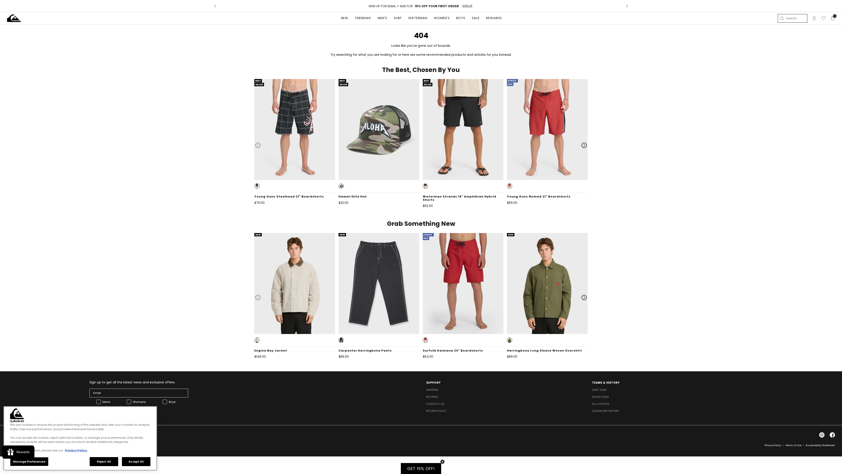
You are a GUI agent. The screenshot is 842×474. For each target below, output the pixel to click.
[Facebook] (832, 435)
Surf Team (599, 390)
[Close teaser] (442, 462)
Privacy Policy (773, 445)
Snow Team (600, 397)
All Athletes (600, 404)
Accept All (136, 461)
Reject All (104, 461)
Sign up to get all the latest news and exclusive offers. (132, 382)
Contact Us (435, 404)
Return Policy (436, 411)
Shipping (432, 390)
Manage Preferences (29, 461)
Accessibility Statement (820, 445)
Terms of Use (793, 445)
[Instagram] (821, 435)
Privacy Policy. (76, 450)
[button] (257, 186)
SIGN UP (467, 6)
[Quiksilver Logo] (14, 18)
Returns (432, 397)
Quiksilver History (605, 411)
